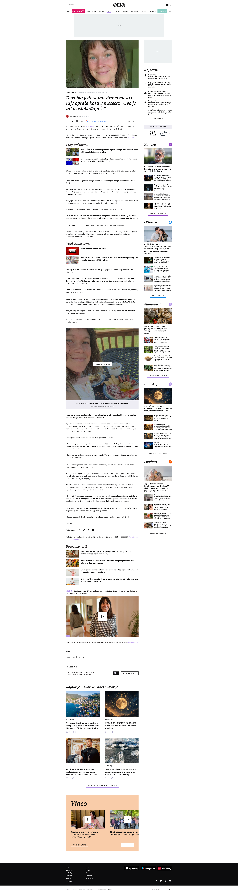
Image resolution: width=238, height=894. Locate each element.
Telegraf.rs (71, 4)
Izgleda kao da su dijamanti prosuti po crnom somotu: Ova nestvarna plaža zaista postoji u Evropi (157, 94)
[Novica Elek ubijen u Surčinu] (72, 251)
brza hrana (90, 126)
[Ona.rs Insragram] (165, 881)
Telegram (76, 539)
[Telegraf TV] (170, 881)
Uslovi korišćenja (133, 642)
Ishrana (81, 657)
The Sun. (130, 138)
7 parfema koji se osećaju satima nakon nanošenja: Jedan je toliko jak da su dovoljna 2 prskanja (158, 112)
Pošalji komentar (129, 673)
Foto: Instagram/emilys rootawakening (76, 87)
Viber (69, 539)
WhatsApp (133, 537)
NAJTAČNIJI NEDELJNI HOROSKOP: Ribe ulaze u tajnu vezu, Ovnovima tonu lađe (157, 76)
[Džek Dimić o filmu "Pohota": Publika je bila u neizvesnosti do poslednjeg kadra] (158, 156)
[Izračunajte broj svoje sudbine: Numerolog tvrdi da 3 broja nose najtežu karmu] (148, 418)
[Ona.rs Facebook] (156, 881)
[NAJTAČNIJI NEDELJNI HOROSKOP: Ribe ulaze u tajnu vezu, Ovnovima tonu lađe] (122, 704)
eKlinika (150, 222)
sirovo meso (71, 657)
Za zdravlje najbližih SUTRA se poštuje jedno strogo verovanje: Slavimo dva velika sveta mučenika (157, 85)
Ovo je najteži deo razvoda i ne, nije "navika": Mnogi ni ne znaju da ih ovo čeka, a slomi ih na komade (157, 103)
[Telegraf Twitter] (161, 881)
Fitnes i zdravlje (71, 92)
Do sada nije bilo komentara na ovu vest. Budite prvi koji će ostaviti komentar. (80, 673)
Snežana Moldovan (74, 116)
